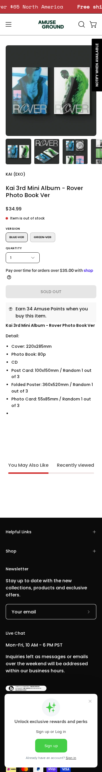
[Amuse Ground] (51, 24)
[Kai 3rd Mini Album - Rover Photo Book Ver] (18, 151)
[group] (51, 6)
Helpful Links (18, 532)
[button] (81, 24)
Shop (11, 551)
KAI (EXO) (15, 174)
